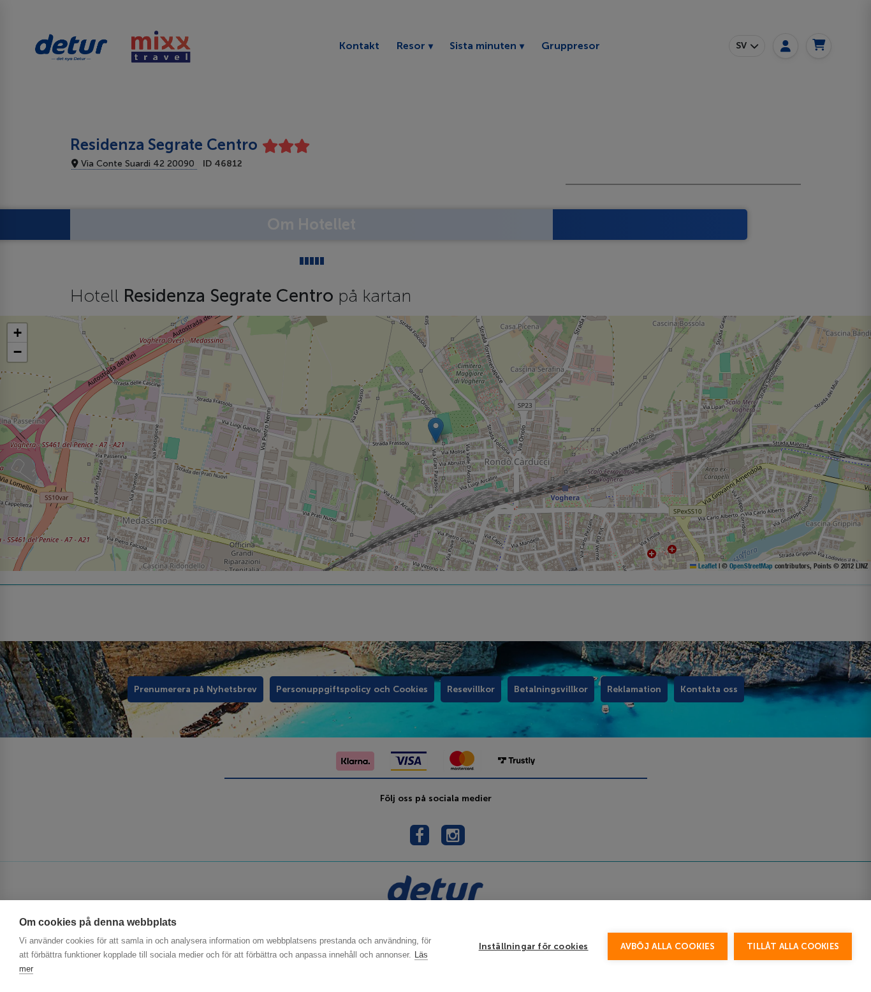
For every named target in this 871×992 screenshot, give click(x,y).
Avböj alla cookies (667, 946)
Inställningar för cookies (534, 946)
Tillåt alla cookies (793, 946)
